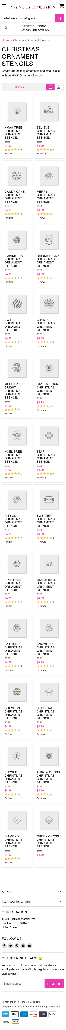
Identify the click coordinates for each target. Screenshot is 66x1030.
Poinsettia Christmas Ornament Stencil (14, 261)
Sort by (19, 86)
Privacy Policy (9, 1001)
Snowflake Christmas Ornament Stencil (46, 649)
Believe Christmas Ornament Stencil (46, 132)
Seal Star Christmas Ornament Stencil (46, 713)
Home (5, 40)
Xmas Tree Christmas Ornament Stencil (14, 132)
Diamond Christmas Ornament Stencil (14, 841)
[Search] (59, 18)
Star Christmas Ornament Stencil (46, 456)
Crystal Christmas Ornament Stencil (46, 325)
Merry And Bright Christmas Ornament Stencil (14, 390)
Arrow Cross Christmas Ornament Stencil (48, 777)
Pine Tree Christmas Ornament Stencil (14, 585)
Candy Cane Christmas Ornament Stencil (15, 196)
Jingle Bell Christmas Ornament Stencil (46, 585)
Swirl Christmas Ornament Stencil (14, 325)
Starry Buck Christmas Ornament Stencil (47, 389)
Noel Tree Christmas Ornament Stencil (14, 456)
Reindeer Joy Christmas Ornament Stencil (48, 261)
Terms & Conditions (30, 1001)
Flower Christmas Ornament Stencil (14, 777)
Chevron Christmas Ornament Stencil (14, 713)
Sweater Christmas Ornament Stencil (46, 520)
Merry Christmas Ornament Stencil (46, 196)
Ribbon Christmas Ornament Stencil (14, 520)
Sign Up (54, 983)
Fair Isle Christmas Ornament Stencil (14, 649)
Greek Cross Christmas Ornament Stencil (48, 841)
